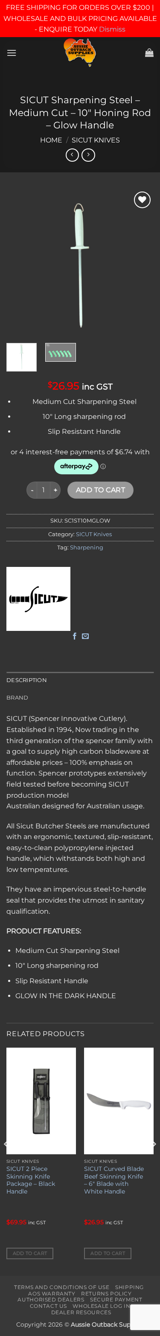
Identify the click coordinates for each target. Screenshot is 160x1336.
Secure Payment (116, 1299)
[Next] (140, 263)
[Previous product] (88, 155)
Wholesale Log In (101, 1306)
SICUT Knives (96, 140)
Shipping (129, 1287)
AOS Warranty (51, 1293)
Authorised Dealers (50, 1299)
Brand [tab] (17, 697)
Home (51, 140)
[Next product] (72, 155)
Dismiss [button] (112, 29)
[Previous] (20, 263)
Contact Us (48, 1306)
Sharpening (86, 547)
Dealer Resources (81, 1312)
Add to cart (100, 490)
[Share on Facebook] (74, 636)
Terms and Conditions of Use (62, 1287)
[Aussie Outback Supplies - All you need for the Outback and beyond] (80, 52)
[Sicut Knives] (38, 599)
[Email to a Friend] (85, 636)
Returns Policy (106, 1293)
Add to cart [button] (30, 1253)
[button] (11, 52)
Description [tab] (26, 680)
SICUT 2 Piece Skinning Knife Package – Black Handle (30, 1180)
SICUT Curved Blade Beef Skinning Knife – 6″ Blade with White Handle (114, 1180)
